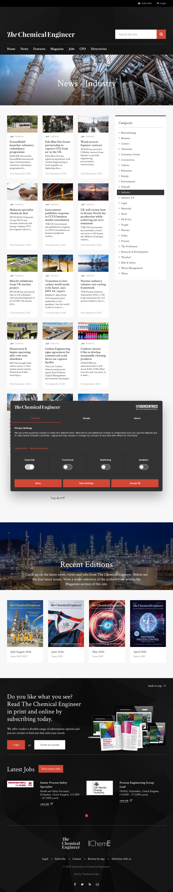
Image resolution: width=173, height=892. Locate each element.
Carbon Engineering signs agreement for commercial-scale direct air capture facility (57, 355)
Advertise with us (121, 859)
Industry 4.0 (127, 198)
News (24, 49)
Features (39, 49)
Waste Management (132, 268)
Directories (99, 49)
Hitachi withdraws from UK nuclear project (21, 284)
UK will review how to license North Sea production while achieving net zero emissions (93, 216)
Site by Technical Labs (86, 874)
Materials (126, 208)
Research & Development (134, 252)
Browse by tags (96, 859)
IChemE (125, 187)
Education (126, 170)
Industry (19, 136)
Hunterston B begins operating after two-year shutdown (20, 354)
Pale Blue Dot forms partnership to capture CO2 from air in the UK (57, 147)
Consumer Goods (130, 154)
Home (11, 49)
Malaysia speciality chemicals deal (21, 211)
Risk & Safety (128, 262)
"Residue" (126, 257)
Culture (125, 165)
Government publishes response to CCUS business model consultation (57, 215)
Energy (125, 176)
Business (125, 138)
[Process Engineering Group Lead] (99, 788)
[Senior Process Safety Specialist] (20, 784)
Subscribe (147, 3)
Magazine (57, 49)
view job (44, 804)
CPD (83, 49)
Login (163, 3)
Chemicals (126, 149)
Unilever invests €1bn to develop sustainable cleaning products (93, 354)
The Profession (129, 246)
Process (125, 241)
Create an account (49, 745)
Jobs (72, 49)
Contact (76, 859)
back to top (155, 686)
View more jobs (50, 769)
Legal (124, 203)
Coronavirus (127, 160)
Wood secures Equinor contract (91, 143)
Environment (128, 181)
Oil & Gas (126, 219)
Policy (124, 235)
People (124, 225)
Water (124, 273)
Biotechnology (128, 133)
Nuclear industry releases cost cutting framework (93, 284)
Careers (125, 143)
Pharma (125, 230)
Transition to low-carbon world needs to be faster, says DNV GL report (57, 286)
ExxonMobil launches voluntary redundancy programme (22, 147)
